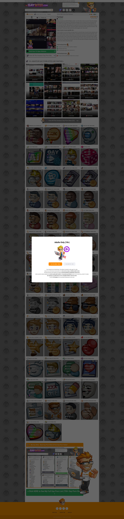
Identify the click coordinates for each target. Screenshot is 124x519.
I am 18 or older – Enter (55, 264)
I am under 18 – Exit (69, 264)
